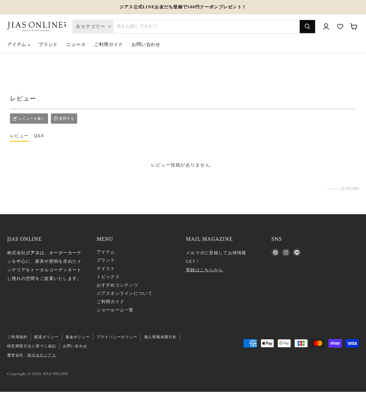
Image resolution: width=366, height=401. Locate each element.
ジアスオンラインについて (124, 293)
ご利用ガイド (108, 44)
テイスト (106, 268)
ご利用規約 (17, 337)
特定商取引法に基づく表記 (31, 346)
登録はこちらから (204, 270)
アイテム (17, 44)
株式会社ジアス (41, 355)
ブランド (48, 44)
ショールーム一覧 (115, 310)
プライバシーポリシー (117, 337)
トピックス (108, 276)
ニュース (75, 44)
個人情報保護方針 (160, 337)
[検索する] (307, 26)
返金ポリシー (77, 337)
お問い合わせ (146, 44)
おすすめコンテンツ (118, 285)
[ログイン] (326, 26)
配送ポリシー (46, 337)
